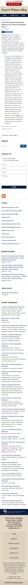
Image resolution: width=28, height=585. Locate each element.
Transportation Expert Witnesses (12, 500)
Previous (5, 135)
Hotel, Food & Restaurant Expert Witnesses (12, 430)
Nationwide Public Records (10, 293)
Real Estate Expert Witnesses (11, 486)
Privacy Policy (14, 543)
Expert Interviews (8, 237)
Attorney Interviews (9, 240)
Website (14, 539)
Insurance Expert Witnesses (10, 437)
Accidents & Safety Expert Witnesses (13, 307)
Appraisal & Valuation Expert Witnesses (14, 325)
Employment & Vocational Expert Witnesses (12, 372)
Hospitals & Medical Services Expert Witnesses (13, 417)
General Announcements (11, 224)
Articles (5, 234)
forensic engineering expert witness (13, 49)
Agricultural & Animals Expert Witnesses (11, 319)
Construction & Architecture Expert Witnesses (12, 354)
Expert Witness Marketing (11, 227)
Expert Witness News (11, 126)
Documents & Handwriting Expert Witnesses (12, 365)
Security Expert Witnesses (10, 493)
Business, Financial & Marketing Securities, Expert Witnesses (11, 335)
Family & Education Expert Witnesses (13, 409)
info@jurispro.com (14, 528)
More (23, 15)
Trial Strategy (7, 220)
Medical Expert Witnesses (10, 462)
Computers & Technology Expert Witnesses (12, 345)
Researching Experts (10, 207)
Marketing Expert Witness (11, 243)
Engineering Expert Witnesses (11, 385)
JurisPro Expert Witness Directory (14, 578)
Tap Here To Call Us (14, 4)
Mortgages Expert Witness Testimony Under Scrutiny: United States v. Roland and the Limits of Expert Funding (14, 276)
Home (4, 15)
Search (23, 146)
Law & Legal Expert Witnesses (11, 455)
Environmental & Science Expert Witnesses (12, 399)
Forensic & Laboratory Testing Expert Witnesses (13, 443)
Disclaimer (14, 548)
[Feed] (4, 196)
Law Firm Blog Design (13, 582)
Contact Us (14, 15)
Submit (14, 187)
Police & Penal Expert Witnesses (12, 473)
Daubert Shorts (8, 230)
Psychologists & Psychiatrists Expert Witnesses (13, 480)
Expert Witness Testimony (12, 211)
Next (16, 135)
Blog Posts (14, 558)
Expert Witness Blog (14, 10)
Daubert (6, 217)
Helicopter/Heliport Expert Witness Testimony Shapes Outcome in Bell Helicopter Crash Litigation (12, 267)
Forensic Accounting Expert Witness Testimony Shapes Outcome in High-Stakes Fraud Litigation (13, 258)
